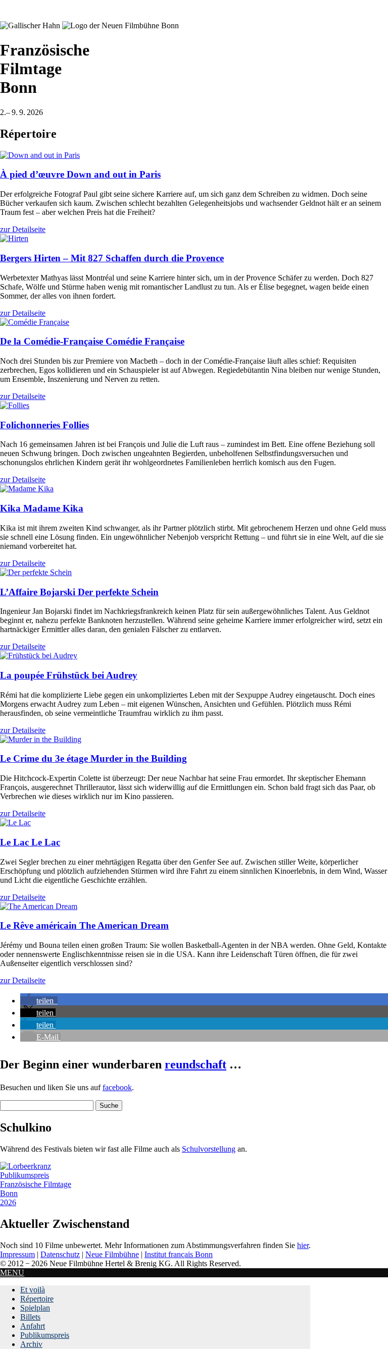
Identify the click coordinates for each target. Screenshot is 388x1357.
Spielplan (35, 1308)
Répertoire (37, 1298)
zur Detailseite (22, 229)
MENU (12, 1272)
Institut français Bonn (178, 1254)
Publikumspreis (44, 1335)
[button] (39, 1000)
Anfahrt (32, 1326)
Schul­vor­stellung (208, 1149)
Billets (30, 1317)
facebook (117, 1087)
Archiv (31, 1344)
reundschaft (195, 1064)
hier (303, 1245)
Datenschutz (60, 1254)
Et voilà (32, 1289)
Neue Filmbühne (112, 1254)
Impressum (17, 1254)
